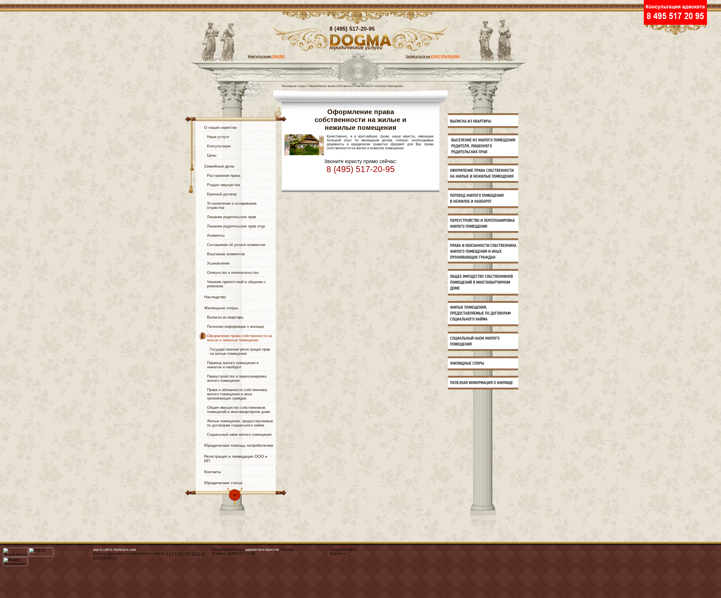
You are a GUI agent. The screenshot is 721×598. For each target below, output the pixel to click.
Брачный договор (222, 194)
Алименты (215, 235)
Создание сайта (343, 550)
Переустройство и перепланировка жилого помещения (236, 378)
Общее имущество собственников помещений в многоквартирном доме (238, 409)
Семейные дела (219, 166)
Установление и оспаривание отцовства (232, 205)
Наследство (215, 297)
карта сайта (102, 550)
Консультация (266, 56)
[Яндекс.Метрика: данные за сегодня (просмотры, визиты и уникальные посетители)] (15, 552)
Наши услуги (218, 137)
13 (95, 557)
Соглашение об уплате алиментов (236, 245)
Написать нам (124, 550)
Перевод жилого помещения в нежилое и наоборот (233, 365)
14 (100, 557)
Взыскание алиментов (226, 254)
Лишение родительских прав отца (236, 226)
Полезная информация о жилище (235, 326)
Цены (211, 155)
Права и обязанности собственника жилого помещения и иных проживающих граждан (237, 394)
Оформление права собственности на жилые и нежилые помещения (239, 338)
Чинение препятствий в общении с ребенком (236, 284)
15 (105, 557)
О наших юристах (220, 127)
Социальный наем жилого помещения (239, 434)
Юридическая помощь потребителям (238, 445)
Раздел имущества (223, 185)
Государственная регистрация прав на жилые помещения (240, 351)
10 (193, 554)
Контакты (212, 472)
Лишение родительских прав (231, 217)
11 (198, 554)
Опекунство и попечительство (233, 272)
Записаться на (433, 56)
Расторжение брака (223, 175)
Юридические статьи (223, 482)
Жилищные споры (221, 308)
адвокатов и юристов (262, 550)
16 (110, 557)
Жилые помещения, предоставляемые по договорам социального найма (240, 423)
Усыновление (218, 263)
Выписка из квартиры (225, 317)
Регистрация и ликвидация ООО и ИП (235, 458)
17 (114, 557)
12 (203, 554)
